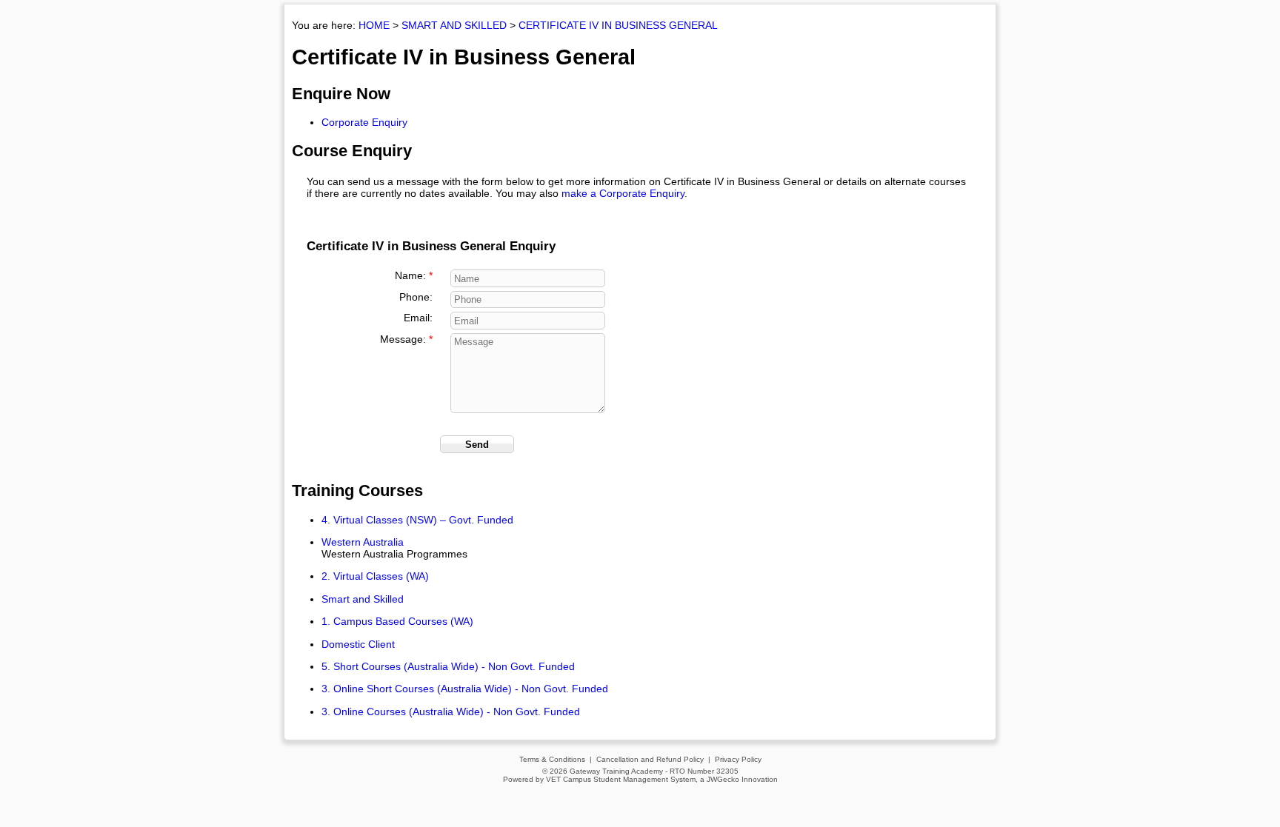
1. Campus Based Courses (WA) (397, 621)
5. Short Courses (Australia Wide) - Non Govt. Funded (448, 666)
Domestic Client (358, 644)
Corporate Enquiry (364, 122)
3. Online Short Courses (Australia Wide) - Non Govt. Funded (464, 688)
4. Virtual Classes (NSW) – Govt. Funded (417, 520)
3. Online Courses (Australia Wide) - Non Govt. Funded (450, 711)
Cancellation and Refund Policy (650, 759)
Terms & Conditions (552, 759)
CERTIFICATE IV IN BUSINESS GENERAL (618, 25)
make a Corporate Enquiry (622, 193)
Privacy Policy (738, 759)
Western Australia (362, 542)
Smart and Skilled (362, 599)
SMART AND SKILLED (454, 25)
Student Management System (644, 779)
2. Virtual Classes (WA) (375, 576)
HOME (374, 25)
